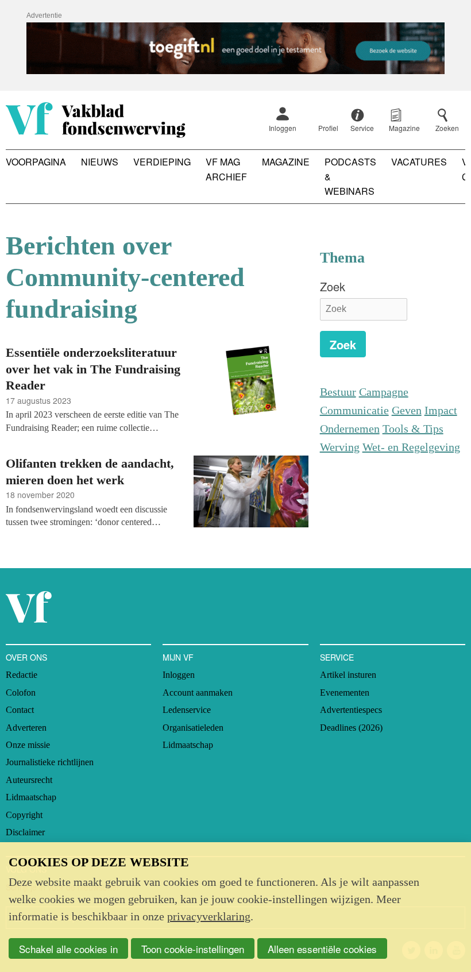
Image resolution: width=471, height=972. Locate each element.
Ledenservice (187, 710)
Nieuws (99, 161)
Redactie (21, 675)
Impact (440, 410)
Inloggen (282, 128)
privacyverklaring (208, 916)
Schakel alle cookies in (68, 949)
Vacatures (419, 161)
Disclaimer (25, 832)
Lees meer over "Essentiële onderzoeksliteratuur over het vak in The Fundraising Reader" (157, 389)
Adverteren (26, 727)
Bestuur (338, 391)
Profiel (328, 128)
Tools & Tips (413, 428)
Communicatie (354, 410)
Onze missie (28, 745)
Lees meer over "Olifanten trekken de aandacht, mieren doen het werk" (157, 493)
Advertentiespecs (351, 710)
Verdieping (162, 161)
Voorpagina (36, 161)
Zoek (332, 286)
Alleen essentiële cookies (322, 949)
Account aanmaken (198, 692)
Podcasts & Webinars (350, 176)
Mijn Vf (178, 657)
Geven (407, 410)
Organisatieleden (193, 727)
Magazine (286, 161)
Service (337, 657)
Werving (340, 447)
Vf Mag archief (226, 169)
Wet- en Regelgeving (411, 447)
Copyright (24, 815)
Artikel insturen (348, 675)
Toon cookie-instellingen (192, 949)
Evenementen (344, 692)
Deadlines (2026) (351, 727)
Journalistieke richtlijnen (50, 762)
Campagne (383, 391)
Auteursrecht (29, 780)
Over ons (26, 657)
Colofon (21, 692)
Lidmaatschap (31, 797)
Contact (20, 710)
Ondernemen (350, 428)
